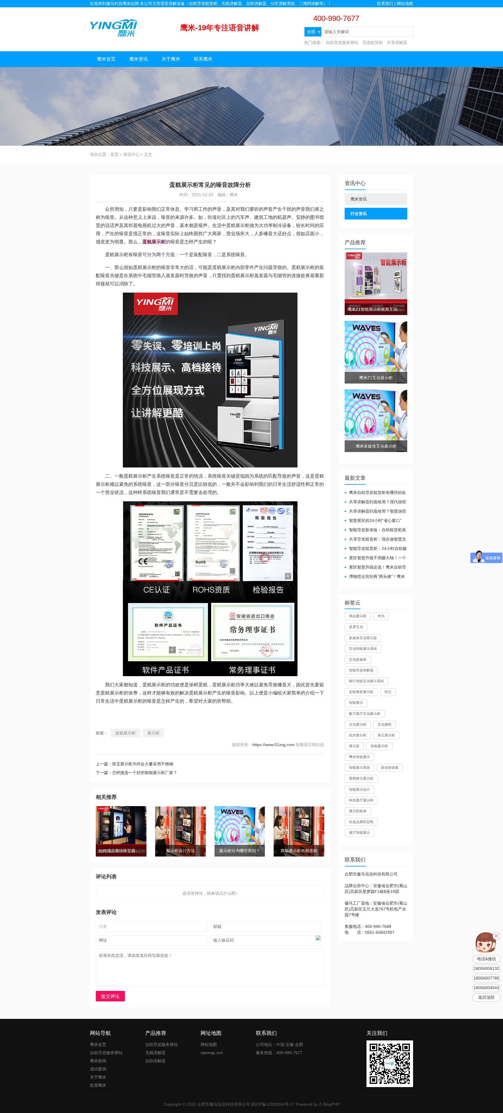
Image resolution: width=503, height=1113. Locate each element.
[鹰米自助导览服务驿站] (114, 27)
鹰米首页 (106, 59)
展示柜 (153, 733)
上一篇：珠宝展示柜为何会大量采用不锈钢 (134, 764)
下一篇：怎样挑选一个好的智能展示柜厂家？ (136, 772)
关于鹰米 (171, 59)
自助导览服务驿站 (342, 42)
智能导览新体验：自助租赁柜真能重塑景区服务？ (375, 530)
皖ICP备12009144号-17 (273, 1104)
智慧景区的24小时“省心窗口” (375, 520)
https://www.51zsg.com (273, 744)
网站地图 (405, 3)
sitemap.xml (212, 1052)
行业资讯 (358, 213)
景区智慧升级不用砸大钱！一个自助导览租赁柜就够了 (375, 558)
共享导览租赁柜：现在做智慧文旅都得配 (375, 539)
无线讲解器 (155, 1052)
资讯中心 (131, 154)
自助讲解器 (155, 1061)
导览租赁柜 (372, 42)
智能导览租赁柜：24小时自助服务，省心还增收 (376, 549)
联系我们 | (387, 3)
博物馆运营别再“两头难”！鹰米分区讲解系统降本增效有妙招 (375, 577)
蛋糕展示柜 (125, 733)
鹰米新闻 (98, 1061)
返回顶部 (486, 997)
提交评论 (110, 996)
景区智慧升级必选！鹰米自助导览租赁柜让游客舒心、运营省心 (375, 567)
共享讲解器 (397, 42)
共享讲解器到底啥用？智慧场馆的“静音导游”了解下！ (375, 511)
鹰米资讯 (138, 59)
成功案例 (98, 1069)
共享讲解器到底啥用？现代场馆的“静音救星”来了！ (375, 502)
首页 (114, 154)
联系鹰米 (203, 59)
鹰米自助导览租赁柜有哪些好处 (377, 492)
